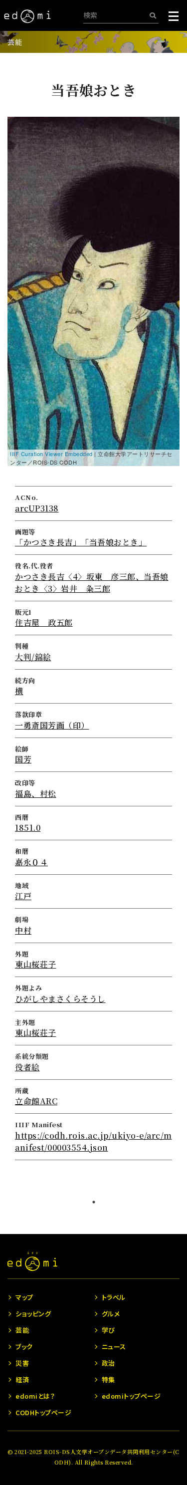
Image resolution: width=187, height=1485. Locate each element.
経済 (22, 1379)
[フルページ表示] (20, 167)
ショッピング (33, 1313)
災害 (22, 1363)
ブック (24, 1346)
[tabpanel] (93, 621)
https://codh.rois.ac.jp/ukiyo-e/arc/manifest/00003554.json (93, 1141)
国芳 (23, 759)
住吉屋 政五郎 (44, 622)
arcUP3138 (37, 508)
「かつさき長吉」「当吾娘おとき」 (81, 542)
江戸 (23, 896)
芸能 (14, 42)
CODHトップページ (43, 1412)
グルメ (111, 1313)
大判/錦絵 (33, 657)
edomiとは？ (35, 1396)
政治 (108, 1363)
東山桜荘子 (35, 964)
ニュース (114, 1346)
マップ (24, 1297)
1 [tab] (94, 1202)
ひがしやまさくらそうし (60, 998)
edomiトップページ (131, 1396)
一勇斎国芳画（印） (52, 725)
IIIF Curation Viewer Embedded (51, 454)
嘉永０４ (31, 862)
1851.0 (27, 827)
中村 (23, 930)
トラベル (114, 1297)
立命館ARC (36, 1101)
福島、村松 (35, 793)
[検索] (153, 15)
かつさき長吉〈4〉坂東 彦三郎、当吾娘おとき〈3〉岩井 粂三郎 (92, 582)
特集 (108, 1379)
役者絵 (27, 1067)
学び (108, 1330)
